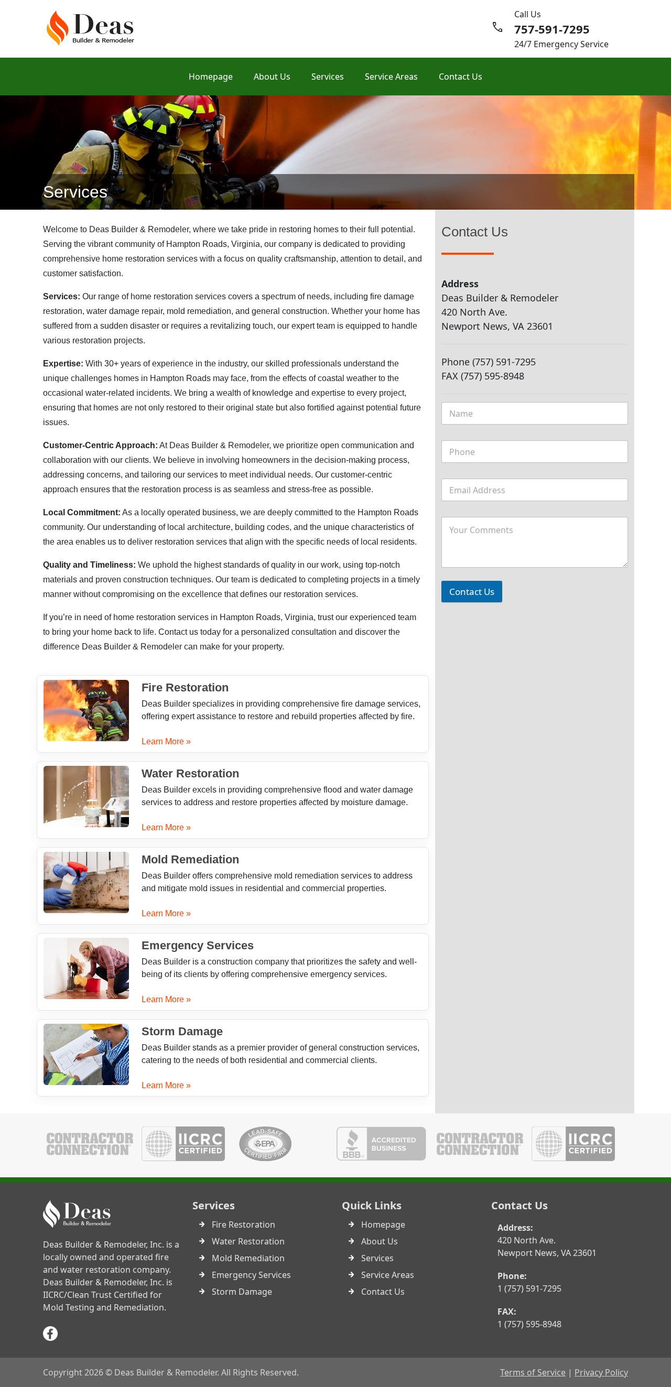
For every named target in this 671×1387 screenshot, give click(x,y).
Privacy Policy (601, 1372)
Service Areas (391, 76)
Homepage (211, 76)
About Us (272, 76)
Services (327, 76)
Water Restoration (190, 773)
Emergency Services (198, 945)
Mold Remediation (190, 859)
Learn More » (166, 741)
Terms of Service (533, 1372)
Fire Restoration (185, 687)
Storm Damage (182, 1031)
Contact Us (460, 76)
